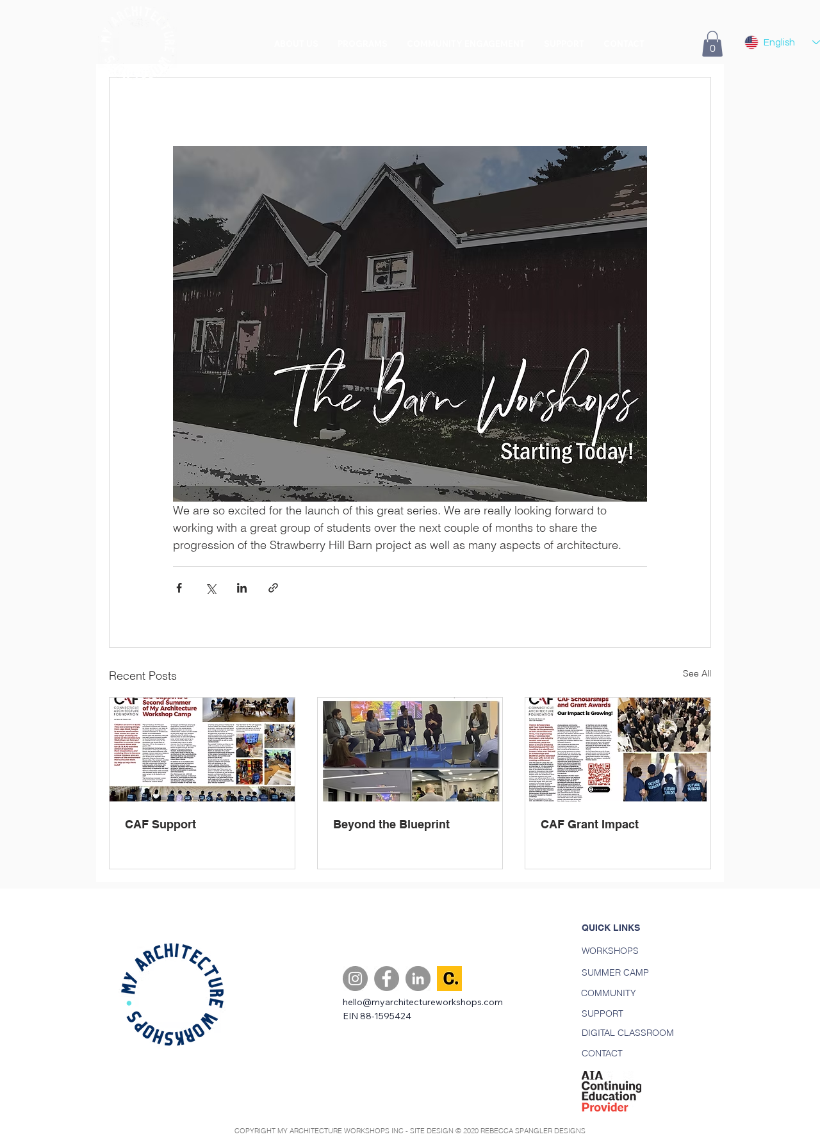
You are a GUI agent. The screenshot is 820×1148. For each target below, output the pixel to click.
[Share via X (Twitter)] (210, 588)
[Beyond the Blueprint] (410, 749)
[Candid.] (449, 978)
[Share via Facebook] (179, 588)
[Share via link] (273, 588)
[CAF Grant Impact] (617, 749)
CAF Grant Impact (590, 824)
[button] (362, 44)
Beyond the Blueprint (391, 824)
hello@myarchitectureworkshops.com (423, 1002)
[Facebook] (386, 978)
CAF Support (160, 824)
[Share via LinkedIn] (242, 588)
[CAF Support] (202, 749)
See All (697, 673)
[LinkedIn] (418, 978)
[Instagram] (355, 978)
